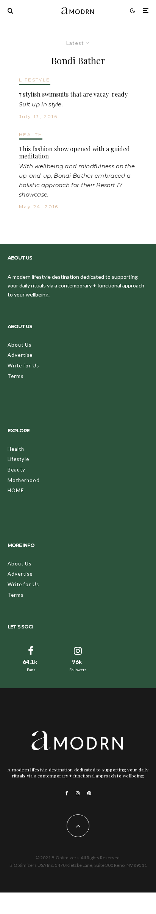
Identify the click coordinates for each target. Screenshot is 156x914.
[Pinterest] (89, 793)
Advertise (20, 355)
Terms (15, 376)
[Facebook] (67, 793)
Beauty (16, 470)
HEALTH (30, 134)
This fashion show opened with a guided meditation (74, 152)
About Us (19, 345)
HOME (16, 490)
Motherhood (24, 480)
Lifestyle (18, 459)
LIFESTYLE (34, 80)
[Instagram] (77, 793)
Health (16, 449)
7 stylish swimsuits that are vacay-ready (73, 94)
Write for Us (23, 366)
